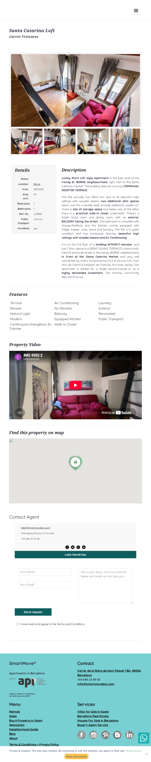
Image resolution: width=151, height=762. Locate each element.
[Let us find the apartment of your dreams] (25, 10)
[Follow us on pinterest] (78, 547)
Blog (12, 734)
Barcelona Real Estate (93, 716)
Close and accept (76, 756)
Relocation (16, 725)
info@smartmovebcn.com (95, 684)
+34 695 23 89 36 (88, 679)
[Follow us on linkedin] (84, 547)
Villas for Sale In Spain (93, 711)
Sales (13, 716)
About (13, 738)
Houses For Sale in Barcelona (97, 720)
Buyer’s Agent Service (92, 725)
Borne (37, 184)
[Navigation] (136, 10)
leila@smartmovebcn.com (35, 527)
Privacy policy (133, 750)
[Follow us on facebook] (67, 547)
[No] (146, 754)
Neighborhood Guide (23, 729)
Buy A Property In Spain (26, 720)
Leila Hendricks (75, 554)
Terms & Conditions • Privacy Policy (34, 744)
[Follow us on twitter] (73, 547)
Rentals (14, 711)
